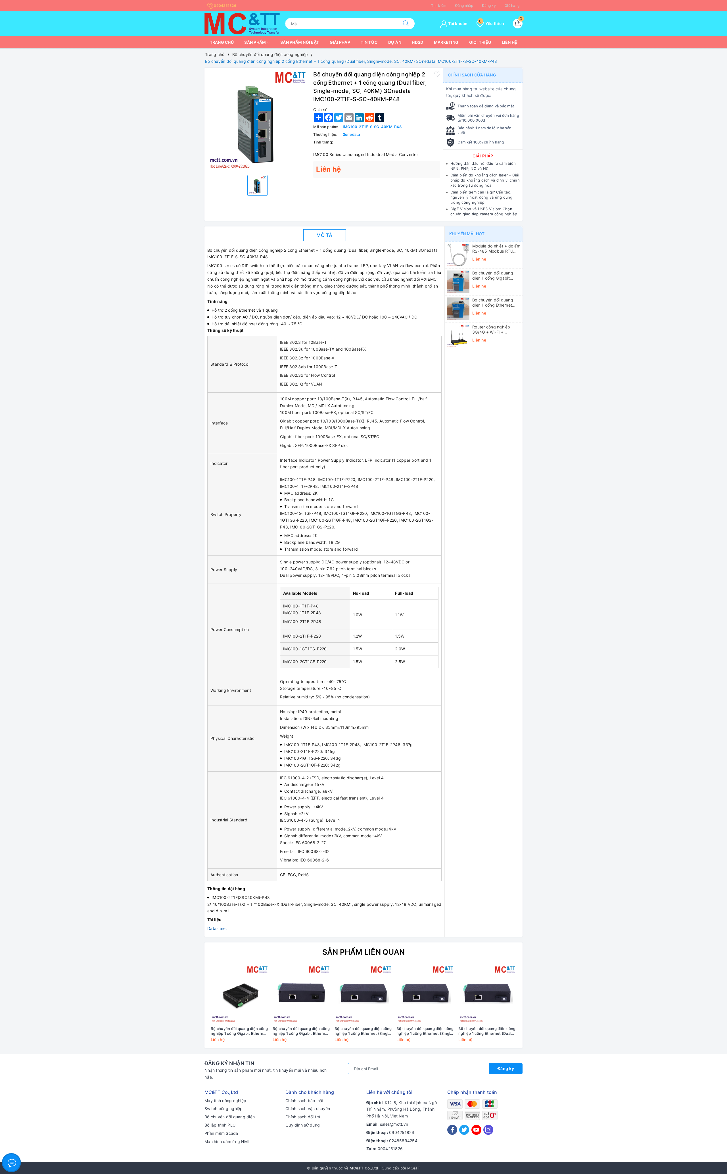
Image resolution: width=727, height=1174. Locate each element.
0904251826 (224, 5)
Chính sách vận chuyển (307, 1108)
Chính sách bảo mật (304, 1100)
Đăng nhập (464, 5)
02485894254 (403, 1140)
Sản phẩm (255, 42)
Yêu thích (491, 23)
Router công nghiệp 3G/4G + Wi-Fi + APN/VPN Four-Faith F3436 (491, 329)
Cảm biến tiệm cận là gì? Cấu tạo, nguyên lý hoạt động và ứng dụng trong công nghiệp (481, 197)
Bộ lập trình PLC (219, 1125)
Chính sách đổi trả (302, 1116)
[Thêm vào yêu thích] (437, 73)
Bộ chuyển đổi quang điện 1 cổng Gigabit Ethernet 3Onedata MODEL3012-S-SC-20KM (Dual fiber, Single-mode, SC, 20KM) (496, 275)
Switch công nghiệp (223, 1108)
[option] (257, 120)
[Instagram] (488, 1130)
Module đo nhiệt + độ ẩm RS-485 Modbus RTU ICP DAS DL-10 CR (496, 248)
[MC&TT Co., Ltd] (242, 23)
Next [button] (534, 1008)
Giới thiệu (480, 42)
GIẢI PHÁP (483, 155)
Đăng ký (489, 5)
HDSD (417, 42)
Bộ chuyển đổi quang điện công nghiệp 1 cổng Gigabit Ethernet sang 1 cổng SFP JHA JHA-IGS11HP (239, 1031)
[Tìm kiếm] (406, 23)
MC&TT (413, 1168)
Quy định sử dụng (302, 1125)
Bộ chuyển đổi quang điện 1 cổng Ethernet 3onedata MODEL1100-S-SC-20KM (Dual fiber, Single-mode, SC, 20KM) (496, 302)
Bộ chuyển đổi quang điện (229, 1116)
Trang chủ (222, 42)
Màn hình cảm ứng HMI (226, 1141)
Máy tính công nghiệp (225, 1100)
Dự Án (394, 42)
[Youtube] (476, 1130)
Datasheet (217, 928)
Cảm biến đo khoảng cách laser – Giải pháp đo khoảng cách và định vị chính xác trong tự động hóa (485, 180)
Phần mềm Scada (221, 1133)
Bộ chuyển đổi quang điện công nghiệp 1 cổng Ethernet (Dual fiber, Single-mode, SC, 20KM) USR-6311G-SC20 (486, 1031)
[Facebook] (452, 1130)
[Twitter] (464, 1130)
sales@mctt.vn (394, 1124)
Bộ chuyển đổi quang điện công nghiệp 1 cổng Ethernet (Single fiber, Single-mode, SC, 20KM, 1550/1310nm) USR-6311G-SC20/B (363, 1031)
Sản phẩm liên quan (363, 952)
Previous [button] (193, 1008)
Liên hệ (509, 42)
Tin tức (369, 42)
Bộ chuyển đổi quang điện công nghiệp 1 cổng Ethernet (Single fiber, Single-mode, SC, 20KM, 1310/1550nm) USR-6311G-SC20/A (425, 1031)
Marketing (446, 42)
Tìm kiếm (438, 5)
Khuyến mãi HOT (466, 233)
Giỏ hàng (512, 5)
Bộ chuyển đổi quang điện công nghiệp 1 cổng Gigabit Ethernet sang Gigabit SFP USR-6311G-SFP (301, 1031)
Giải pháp (340, 42)
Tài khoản (457, 23)
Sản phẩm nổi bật (299, 42)
